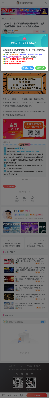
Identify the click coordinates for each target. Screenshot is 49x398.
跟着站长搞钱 (28, 68)
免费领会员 (41, 68)
